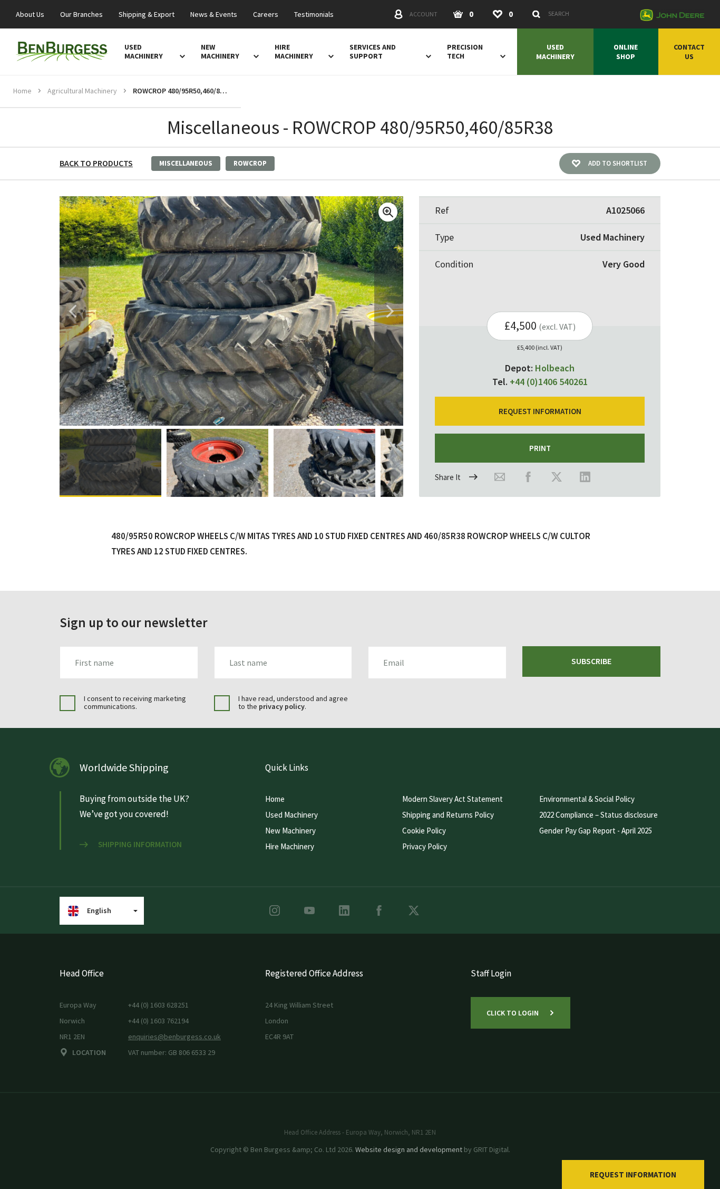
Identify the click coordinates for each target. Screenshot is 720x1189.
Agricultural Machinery (82, 90)
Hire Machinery (294, 52)
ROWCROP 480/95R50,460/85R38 (180, 90)
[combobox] (580, 14)
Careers (265, 14)
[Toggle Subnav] (180, 56)
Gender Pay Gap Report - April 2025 (595, 831)
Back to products (96, 163)
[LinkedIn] (585, 477)
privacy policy (282, 706)
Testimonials (314, 14)
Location (89, 1052)
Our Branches (81, 14)
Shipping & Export (146, 14)
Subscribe (591, 661)
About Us (30, 14)
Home (22, 90)
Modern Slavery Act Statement (452, 799)
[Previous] (73, 311)
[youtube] (309, 910)
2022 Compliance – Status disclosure (598, 815)
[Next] (390, 311)
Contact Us (689, 51)
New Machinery (220, 52)
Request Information (633, 1174)
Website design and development (408, 1149)
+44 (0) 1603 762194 (158, 1020)
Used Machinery (143, 52)
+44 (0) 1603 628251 (158, 1005)
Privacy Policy (424, 846)
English (99, 910)
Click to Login (513, 1013)
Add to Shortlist (617, 163)
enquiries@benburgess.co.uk (174, 1036)
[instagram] (274, 910)
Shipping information (140, 844)
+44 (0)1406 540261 (549, 382)
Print (540, 448)
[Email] (499, 477)
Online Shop (626, 51)
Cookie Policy (424, 831)
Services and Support (372, 52)
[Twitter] (556, 477)
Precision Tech (465, 52)
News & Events (213, 14)
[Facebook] (528, 477)
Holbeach (555, 368)
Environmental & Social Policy (587, 799)
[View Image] (110, 463)
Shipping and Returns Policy (448, 815)
